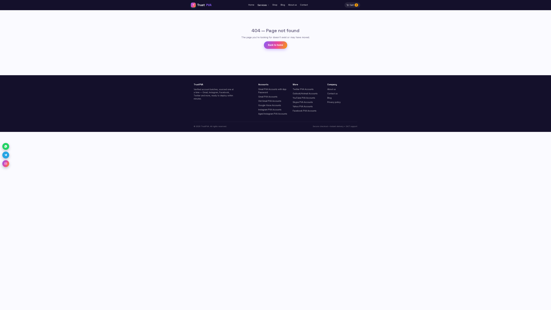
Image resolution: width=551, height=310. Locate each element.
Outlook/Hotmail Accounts (305, 93)
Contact (304, 5)
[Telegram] (5, 155)
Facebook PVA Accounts (304, 111)
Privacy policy (334, 102)
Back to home (275, 45)
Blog (283, 5)
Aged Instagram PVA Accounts (272, 114)
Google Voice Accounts (269, 105)
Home (251, 5)
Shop (274, 5)
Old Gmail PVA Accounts (269, 101)
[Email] (5, 163)
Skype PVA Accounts (303, 102)
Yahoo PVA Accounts (303, 106)
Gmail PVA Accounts (267, 96)
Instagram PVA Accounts (269, 109)
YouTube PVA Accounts (304, 98)
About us (292, 5)
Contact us (332, 93)
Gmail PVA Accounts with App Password (272, 91)
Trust (202, 5)
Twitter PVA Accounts (303, 89)
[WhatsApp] (5, 146)
